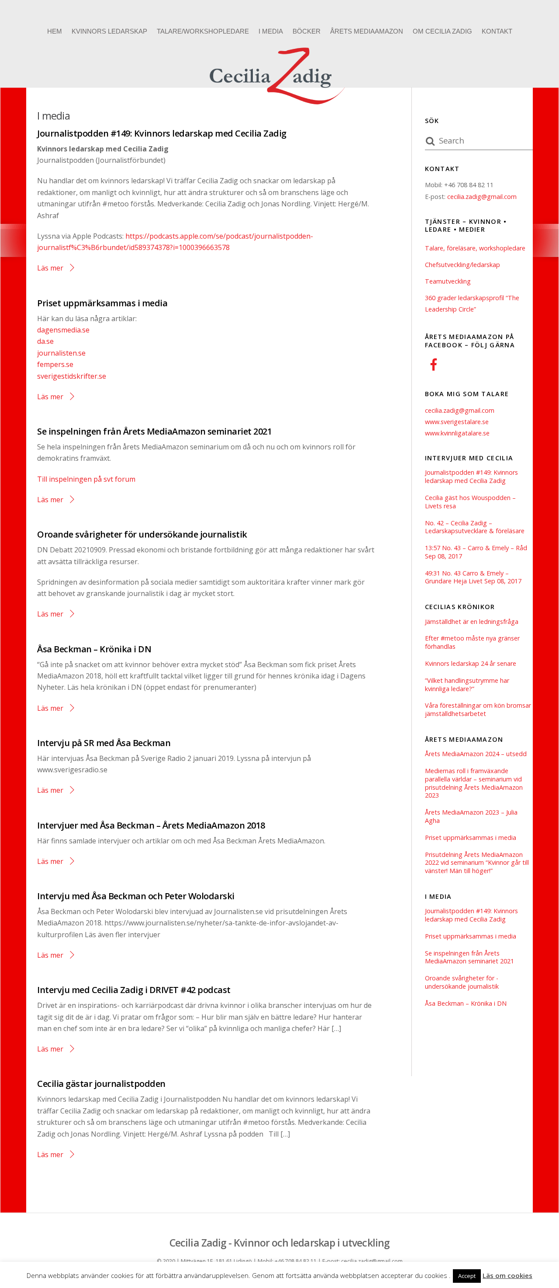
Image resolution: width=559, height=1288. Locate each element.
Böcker (307, 31)
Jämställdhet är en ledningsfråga (471, 622)
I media (271, 31)
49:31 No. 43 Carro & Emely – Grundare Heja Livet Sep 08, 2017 (473, 577)
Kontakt (497, 31)
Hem (54, 31)
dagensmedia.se (63, 330)
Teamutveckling (448, 281)
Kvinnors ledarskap (109, 31)
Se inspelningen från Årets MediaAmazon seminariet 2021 (154, 431)
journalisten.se (61, 353)
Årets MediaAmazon (366, 31)
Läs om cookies (507, 1275)
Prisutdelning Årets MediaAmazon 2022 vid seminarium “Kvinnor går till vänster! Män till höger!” (477, 863)
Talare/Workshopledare (203, 31)
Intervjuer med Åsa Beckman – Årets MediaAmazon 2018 (151, 825)
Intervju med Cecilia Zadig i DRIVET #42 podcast (134, 990)
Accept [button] (467, 1276)
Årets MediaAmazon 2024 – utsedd (476, 754)
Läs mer (50, 268)
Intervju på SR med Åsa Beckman (103, 743)
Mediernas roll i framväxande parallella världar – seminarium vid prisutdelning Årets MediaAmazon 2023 (474, 783)
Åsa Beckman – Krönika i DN (94, 649)
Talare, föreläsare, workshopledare (475, 248)
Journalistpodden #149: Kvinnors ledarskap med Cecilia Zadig (161, 133)
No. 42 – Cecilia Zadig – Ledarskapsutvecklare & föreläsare (474, 527)
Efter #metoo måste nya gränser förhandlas (472, 642)
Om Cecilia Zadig (442, 31)
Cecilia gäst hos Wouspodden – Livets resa (470, 502)
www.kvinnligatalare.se (457, 433)
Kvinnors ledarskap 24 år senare (470, 664)
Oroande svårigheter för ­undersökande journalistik (142, 534)
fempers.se (55, 364)
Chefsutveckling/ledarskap (462, 264)
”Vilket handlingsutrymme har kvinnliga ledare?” (467, 685)
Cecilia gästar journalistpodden (101, 1083)
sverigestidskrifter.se (71, 376)
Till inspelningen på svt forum (86, 479)
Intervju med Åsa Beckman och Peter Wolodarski (136, 896)
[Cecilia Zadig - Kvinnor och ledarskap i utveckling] (279, 106)
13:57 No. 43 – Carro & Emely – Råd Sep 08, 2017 (476, 552)
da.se (45, 341)
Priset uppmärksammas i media (102, 303)
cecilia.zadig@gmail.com (482, 196)
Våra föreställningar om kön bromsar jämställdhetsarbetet (478, 710)
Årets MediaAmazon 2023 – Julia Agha (471, 816)
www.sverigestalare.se (457, 422)
